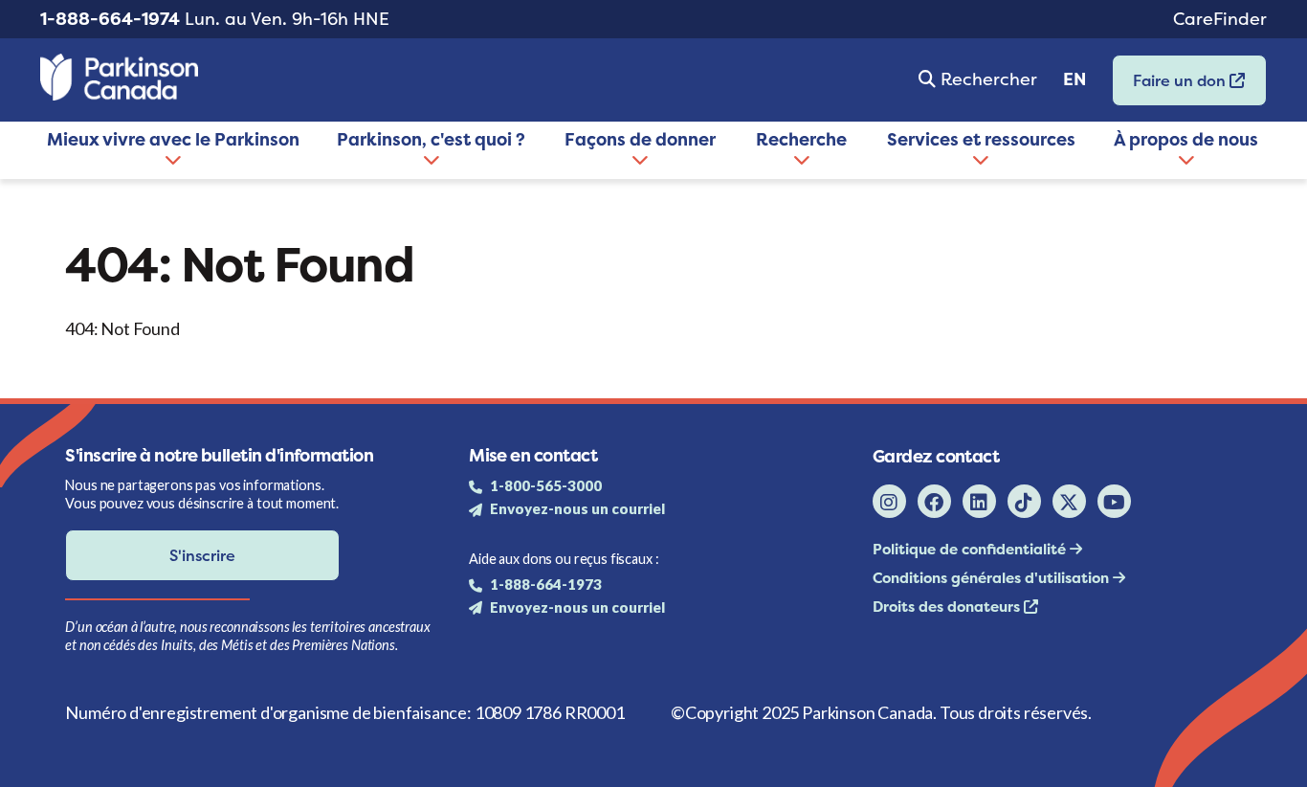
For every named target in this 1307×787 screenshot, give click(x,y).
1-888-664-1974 (110, 19)
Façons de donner (640, 139)
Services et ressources (981, 139)
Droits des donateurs (948, 606)
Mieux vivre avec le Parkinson (173, 139)
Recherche (801, 139)
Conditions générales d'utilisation (993, 578)
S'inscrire (202, 555)
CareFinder (1220, 19)
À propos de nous (1186, 139)
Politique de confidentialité (971, 549)
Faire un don (1171, 86)
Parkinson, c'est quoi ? (431, 139)
